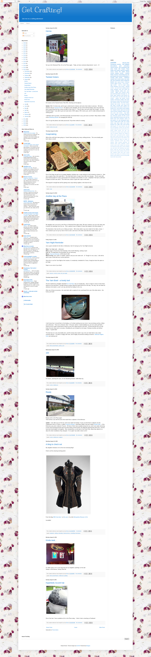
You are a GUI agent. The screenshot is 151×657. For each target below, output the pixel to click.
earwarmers (117, 140)
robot (128, 150)
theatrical (112, 124)
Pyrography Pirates (28, 156)
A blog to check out (54, 444)
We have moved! (27, 247)
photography (123, 120)
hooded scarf (120, 93)
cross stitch (121, 136)
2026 (24, 43)
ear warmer (124, 139)
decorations (113, 66)
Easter (115, 69)
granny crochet (125, 98)
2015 (24, 63)
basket (115, 130)
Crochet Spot (27, 143)
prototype (116, 89)
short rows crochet (125, 152)
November (27, 73)
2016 (24, 61)
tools (125, 99)
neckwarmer (117, 99)
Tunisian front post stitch (124, 127)
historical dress (67, 533)
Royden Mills (97, 424)
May (26, 108)
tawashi (112, 108)
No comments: (79, 69)
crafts (116, 77)
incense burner (113, 145)
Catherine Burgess (70, 424)
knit (61, 273)
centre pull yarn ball (124, 96)
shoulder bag (113, 153)
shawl (119, 152)
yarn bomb (124, 89)
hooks (119, 143)
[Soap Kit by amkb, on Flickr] (68, 171)
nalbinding (122, 148)
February (27, 114)
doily (128, 137)
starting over (119, 153)
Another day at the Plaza (56, 196)
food (116, 79)
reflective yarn (126, 106)
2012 (24, 69)
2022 (24, 51)
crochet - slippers (114, 114)
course (112, 71)
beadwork (52, 533)
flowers (112, 117)
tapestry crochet (119, 155)
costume (114, 102)
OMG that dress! (57, 517)
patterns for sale (116, 120)
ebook (121, 140)
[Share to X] (88, 69)
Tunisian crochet (118, 74)
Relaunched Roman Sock (29, 191)
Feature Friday (125, 69)
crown (119, 114)
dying (121, 139)
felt (122, 115)
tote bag (125, 155)
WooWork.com (27, 166)
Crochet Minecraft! (28, 257)
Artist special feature (54, 345)
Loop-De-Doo (27, 224)
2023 (24, 49)
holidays (127, 64)
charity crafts (120, 70)
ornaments (117, 80)
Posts (25, 33)
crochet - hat (120, 64)
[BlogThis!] (87, 69)
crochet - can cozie (114, 87)
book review (115, 96)
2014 (24, 65)
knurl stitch (125, 117)
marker (126, 118)
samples (122, 99)
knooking (121, 117)
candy (122, 131)
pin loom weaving (125, 149)
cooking (117, 73)
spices (118, 123)
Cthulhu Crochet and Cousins (31, 212)
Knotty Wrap (122, 101)
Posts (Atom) (55, 630)
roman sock (27, 189)
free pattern (122, 71)
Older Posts (102, 627)
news (125, 148)
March (26, 112)
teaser (128, 123)
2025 (24, 45)
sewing (127, 121)
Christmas (113, 64)
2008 (24, 125)
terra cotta (116, 108)
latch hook (116, 118)
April (26, 110)
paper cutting (126, 84)
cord (123, 133)
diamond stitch (121, 137)
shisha (111, 123)
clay (111, 102)
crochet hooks (115, 136)
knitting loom (122, 145)
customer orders (125, 92)
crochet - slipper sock (115, 92)
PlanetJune (26, 131)
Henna (48, 31)
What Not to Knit (28, 296)
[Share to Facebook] (90, 69)
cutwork (127, 136)
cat (119, 96)
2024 (24, 47)
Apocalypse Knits (28, 279)
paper (128, 148)
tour (54, 127)
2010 (24, 121)
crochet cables (120, 79)
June (26, 106)
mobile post (55, 385)
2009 (24, 123)
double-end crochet (117, 76)
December (27, 71)
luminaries (122, 118)
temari (122, 80)
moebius (112, 99)
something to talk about (75, 533)
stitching (124, 153)
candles (118, 131)
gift (117, 117)
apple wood (123, 109)
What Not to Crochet (29, 246)
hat (128, 142)
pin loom (119, 149)
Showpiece (116, 86)
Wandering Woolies (54, 117)
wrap (117, 156)
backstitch (127, 101)
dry (118, 139)
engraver (112, 142)
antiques (112, 128)
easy (111, 93)
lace (126, 79)
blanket (112, 82)
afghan (115, 83)
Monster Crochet (28, 176)
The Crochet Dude (28, 304)
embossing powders (117, 115)
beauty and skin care (123, 130)
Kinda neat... (51, 540)
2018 (24, 57)
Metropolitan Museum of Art (81, 517)
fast (120, 98)
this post (66, 517)
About (28, 23)
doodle (111, 139)
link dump (117, 146)
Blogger (88, 645)
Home (22, 23)
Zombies (118, 109)
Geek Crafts (27, 155)
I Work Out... (26, 237)
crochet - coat (121, 83)
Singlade (114, 109)
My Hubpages (115, 127)
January (27, 116)
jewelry (111, 106)
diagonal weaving (114, 137)
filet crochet (126, 115)
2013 (24, 67)
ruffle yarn (123, 121)
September (27, 77)
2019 (24, 55)
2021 (24, 53)
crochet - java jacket (117, 134)
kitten (118, 145)
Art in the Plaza (70, 283)
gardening (125, 142)
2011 (24, 119)
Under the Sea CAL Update (29, 133)
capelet (124, 131)
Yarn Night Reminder (54, 243)
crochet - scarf (117, 84)
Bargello (114, 126)
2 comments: (79, 531)
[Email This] (85, 69)
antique (121, 90)
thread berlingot (126, 108)
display (122, 114)
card (120, 86)
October (27, 75)
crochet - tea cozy (121, 104)
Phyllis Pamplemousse (28, 281)
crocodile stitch (119, 105)
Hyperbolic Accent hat (55, 583)
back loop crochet (120, 128)
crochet (55, 273)
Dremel (120, 126)
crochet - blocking (125, 86)
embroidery (60, 533)
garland (115, 117)
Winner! (25, 225)
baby (115, 128)
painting (65, 575)
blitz (119, 69)
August (26, 79)
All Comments (27, 35)
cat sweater (115, 133)
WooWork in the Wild (28, 167)
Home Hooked (27, 236)
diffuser (125, 137)
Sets (111, 109)
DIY (117, 126)
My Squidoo (126, 70)
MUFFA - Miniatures (28, 201)
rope (111, 152)
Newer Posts (49, 627)
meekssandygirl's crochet (30, 256)
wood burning (126, 124)
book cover (126, 90)
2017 (24, 59)
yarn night (65, 273)
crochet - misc (117, 67)
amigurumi (126, 80)
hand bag (115, 93)
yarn (56, 127)
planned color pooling (115, 150)
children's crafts (126, 111)
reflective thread (123, 150)
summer (127, 153)
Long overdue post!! (28, 202)
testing (120, 108)
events (51, 127)
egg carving (126, 140)
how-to (120, 87)
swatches (119, 95)
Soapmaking (51, 134)
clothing (56, 533)
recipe (111, 86)
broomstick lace (113, 131)
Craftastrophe (27, 300)
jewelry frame (117, 106)
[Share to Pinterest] (92, 69)
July (26, 104)
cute (125, 136)
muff (118, 148)
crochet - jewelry (114, 98)
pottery (60, 345)
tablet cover (123, 123)
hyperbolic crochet (125, 143)
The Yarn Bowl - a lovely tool (58, 280)
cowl (117, 112)
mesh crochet (122, 146)
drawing (115, 139)
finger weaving (118, 142)
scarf (120, 89)
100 (47, 353)
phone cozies (113, 149)
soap (51, 189)
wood (122, 95)
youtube (119, 156)
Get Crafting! (42, 9)
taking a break (113, 155)
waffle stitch (120, 124)
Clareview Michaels (55, 254)
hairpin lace (126, 105)
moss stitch (114, 148)
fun (122, 84)
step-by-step (125, 62)
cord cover (113, 112)
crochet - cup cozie (121, 102)
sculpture (60, 437)
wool (111, 126)
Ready (48, 392)
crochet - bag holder (124, 112)
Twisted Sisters (52, 77)
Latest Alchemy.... (27, 270)
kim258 (78, 645)
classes (51, 273)
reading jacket (117, 121)
